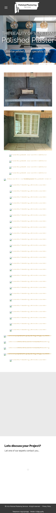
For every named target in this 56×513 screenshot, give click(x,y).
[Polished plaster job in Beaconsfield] (28, 130)
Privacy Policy (46, 506)
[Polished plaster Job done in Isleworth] (28, 155)
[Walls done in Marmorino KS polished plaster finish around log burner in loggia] (28, 89)
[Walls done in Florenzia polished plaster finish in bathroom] (28, 179)
